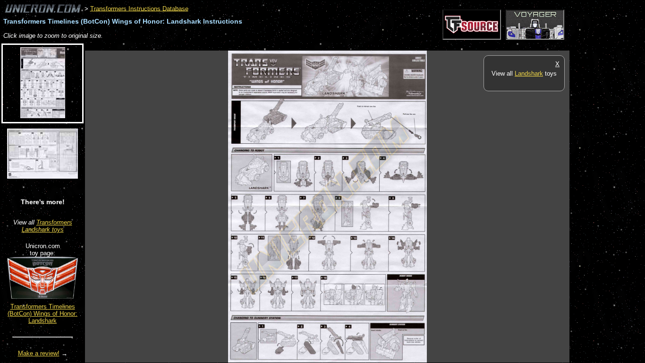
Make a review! (38, 353)
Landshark (529, 73)
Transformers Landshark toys (47, 226)
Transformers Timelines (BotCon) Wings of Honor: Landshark (42, 313)
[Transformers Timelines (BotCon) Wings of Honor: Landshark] (42, 296)
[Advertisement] (257, 45)
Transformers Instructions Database (139, 8)
